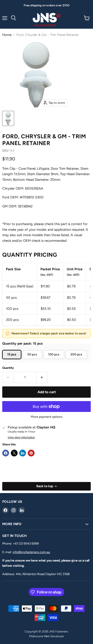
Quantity (8, 367)
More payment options (47, 417)
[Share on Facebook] (5, 453)
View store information (21, 437)
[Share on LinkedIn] (22, 453)
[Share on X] (14, 453)
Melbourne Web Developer (46, 636)
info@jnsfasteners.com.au (31, 552)
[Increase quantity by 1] (42, 377)
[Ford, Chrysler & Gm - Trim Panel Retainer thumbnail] (8, 118)
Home (7, 35)
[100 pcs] (54, 360)
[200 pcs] (76, 360)
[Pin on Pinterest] (31, 453)
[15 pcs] (12, 360)
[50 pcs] (32, 360)
